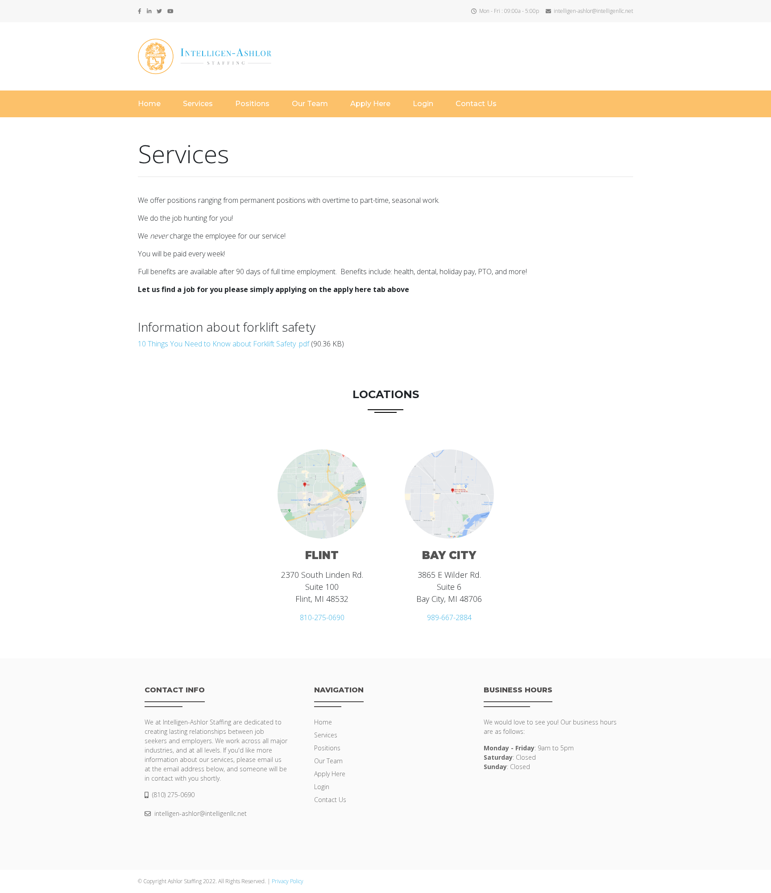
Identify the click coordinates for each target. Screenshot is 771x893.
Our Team (310, 103)
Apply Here (370, 103)
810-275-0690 (322, 617)
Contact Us (476, 103)
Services (198, 103)
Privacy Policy (287, 881)
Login (423, 103)
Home (149, 103)
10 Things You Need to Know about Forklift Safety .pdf (223, 344)
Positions (252, 103)
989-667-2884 (449, 617)
